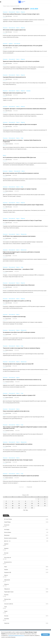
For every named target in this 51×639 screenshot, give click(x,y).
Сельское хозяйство (26, 603)
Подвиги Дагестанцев (26, 591)
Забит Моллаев (8, 16)
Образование (7, 579)
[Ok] (48, 2)
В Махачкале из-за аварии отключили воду (14, 316)
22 (38, 505)
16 (44, 503)
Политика (6, 594)
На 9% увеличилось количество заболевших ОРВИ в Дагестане (19, 157)
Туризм (5, 611)
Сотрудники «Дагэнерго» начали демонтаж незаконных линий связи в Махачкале (24, 108)
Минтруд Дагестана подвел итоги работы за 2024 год (17, 300)
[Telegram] (47, 2)
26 (19, 507)
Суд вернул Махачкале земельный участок (14, 77)
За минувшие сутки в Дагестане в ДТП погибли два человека (19, 332)
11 (12, 503)
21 (32, 505)
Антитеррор (26, 529)
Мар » (27, 510)
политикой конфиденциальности (16, 635)
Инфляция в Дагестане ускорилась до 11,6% (14, 93)
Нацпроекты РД (26, 572)
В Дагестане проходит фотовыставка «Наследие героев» (18, 460)
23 (44, 505)
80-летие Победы (26, 519)
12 (19, 503)
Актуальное (6, 524)
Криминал (6, 548)
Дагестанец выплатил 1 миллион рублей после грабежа (17, 444)
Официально (26, 588)
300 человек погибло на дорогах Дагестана (14, 29)
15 (38, 503)
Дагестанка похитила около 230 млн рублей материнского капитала (21, 173)
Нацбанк (26, 569)
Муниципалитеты (8, 562)
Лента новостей (7, 557)
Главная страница (6, 6)
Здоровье (6, 543)
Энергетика (26, 623)
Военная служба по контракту (26, 538)
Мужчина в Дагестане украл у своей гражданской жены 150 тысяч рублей (22, 45)
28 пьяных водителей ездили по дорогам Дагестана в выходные (20, 124)
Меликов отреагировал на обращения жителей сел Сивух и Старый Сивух (22, 220)
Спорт (5, 606)
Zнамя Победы (26, 522)
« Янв (24, 510)
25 (12, 507)
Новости (6, 575)
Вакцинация (26, 535)
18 (12, 505)
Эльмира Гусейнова (9, 381)
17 (6, 505)
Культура (6, 552)
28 (32, 507)
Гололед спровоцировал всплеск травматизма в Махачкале (19, 285)
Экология (26, 615)
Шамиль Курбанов (9, 143)
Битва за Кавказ (26, 532)
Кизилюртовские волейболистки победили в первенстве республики (21, 475)
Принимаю (45, 634)
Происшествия (7, 599)
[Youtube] (44, 2)
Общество (6, 584)
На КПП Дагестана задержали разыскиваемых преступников (19, 236)
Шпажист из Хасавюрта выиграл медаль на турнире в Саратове (20, 189)
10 (6, 503)
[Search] (50, 2)
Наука (26, 566)
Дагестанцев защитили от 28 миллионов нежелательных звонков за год (22, 379)
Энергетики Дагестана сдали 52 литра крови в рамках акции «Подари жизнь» (23, 204)
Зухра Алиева (8, 175)
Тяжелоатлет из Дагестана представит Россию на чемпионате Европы (21, 348)
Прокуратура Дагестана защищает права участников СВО (18, 364)
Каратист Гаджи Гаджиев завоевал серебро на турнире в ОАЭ (19, 395)
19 (19, 505)
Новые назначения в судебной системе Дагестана (16, 411)
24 (6, 507)
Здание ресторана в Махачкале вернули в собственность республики (21, 61)
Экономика (6, 618)
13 (25, 503)
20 (25, 505)
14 (32, 503)
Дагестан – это (26, 541)
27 (25, 507)
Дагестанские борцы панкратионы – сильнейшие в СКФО (18, 269)
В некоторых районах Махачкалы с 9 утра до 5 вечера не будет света (21, 14)
